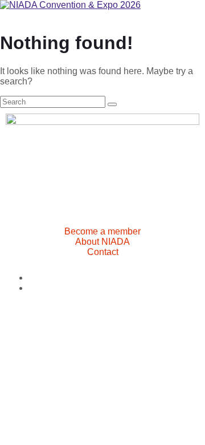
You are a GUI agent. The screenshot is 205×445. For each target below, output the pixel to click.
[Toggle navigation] (4, 18)
